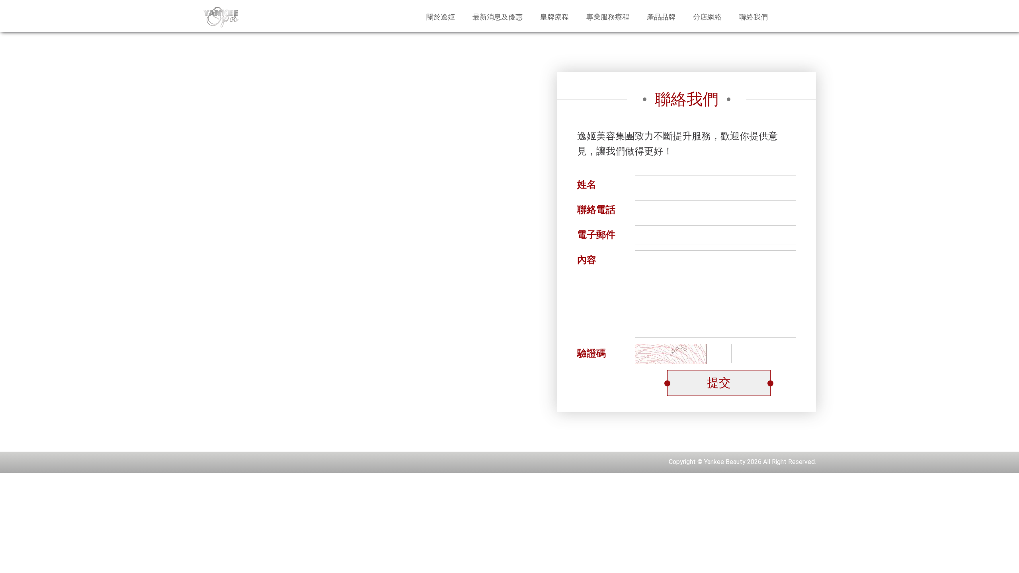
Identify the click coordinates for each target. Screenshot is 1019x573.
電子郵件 (596, 234)
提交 (719, 383)
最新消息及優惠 (497, 17)
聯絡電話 (596, 209)
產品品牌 (661, 17)
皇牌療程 (554, 17)
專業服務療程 (607, 17)
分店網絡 (707, 17)
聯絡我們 (753, 17)
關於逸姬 (440, 17)
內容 (586, 259)
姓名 (586, 184)
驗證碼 (591, 353)
